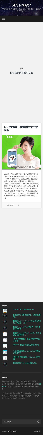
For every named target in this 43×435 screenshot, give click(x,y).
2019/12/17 (10, 205)
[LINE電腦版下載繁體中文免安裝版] (21, 152)
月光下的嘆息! (21, 5)
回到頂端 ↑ (37, 431)
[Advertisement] (21, 43)
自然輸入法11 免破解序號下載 (23, 309)
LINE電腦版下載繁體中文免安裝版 (21, 128)
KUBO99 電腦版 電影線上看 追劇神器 (26, 345)
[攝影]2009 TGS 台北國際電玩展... (25, 363)
